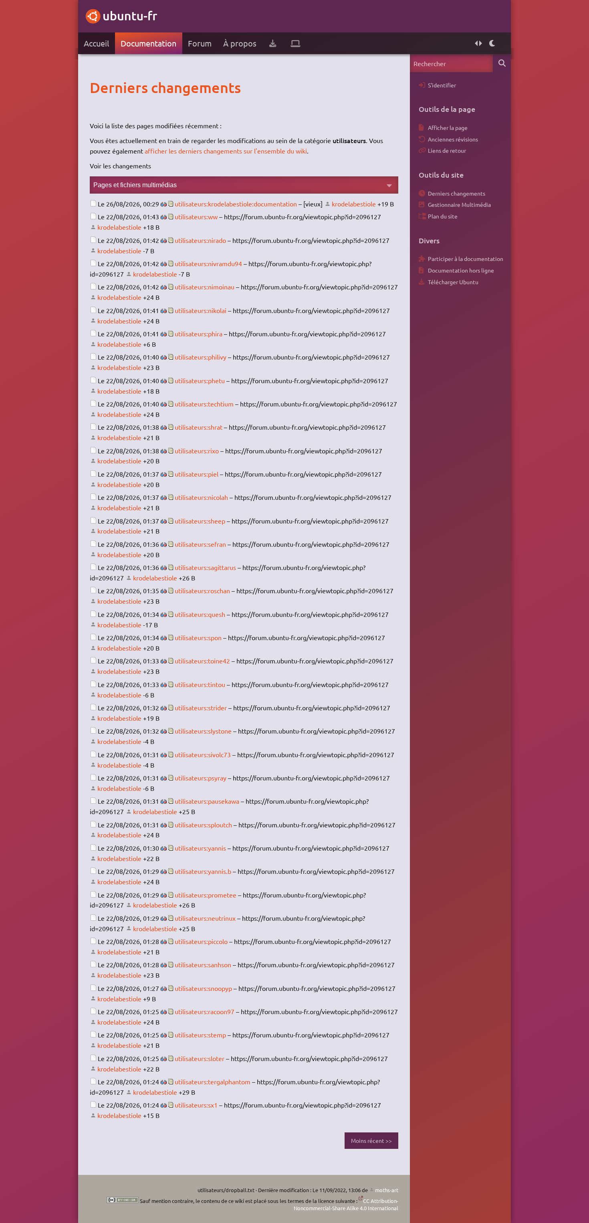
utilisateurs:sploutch (203, 825)
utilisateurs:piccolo (201, 941)
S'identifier (442, 85)
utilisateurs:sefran (200, 544)
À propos (239, 43)
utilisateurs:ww (196, 216)
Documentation (148, 43)
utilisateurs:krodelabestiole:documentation (236, 204)
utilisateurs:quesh (200, 614)
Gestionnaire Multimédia (459, 204)
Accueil (96, 43)
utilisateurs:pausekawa (207, 801)
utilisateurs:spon (198, 637)
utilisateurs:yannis (200, 848)
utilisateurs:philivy (200, 357)
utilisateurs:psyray (200, 778)
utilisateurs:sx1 (196, 1105)
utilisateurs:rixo (197, 451)
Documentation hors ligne (461, 270)
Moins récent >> (371, 1140)
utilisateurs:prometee (205, 895)
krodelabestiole (354, 204)
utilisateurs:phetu (200, 380)
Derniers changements (456, 193)
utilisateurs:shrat (198, 427)
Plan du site (443, 216)
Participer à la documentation (465, 258)
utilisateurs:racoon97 (204, 1011)
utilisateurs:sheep (200, 521)
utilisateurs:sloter (199, 1058)
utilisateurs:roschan (202, 590)
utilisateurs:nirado (200, 240)
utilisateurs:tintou (200, 684)
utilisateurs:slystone (203, 731)
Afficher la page (448, 127)
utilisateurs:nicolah (201, 497)
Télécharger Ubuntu (453, 281)
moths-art (386, 1190)
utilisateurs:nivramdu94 (208, 263)
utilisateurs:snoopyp (203, 988)
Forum (200, 43)
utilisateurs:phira (198, 334)
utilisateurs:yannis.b (203, 871)
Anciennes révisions (453, 139)
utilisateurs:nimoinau (204, 287)
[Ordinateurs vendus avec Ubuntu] (295, 43)
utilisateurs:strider (201, 707)
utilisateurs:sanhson (203, 964)
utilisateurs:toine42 (202, 661)
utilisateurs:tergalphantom (212, 1081)
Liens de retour (447, 150)
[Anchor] (98, 87)
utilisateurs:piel (196, 474)
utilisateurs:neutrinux (205, 918)
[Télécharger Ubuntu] (272, 43)
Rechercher (502, 63)
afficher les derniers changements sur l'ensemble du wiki (226, 151)
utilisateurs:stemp (200, 1035)
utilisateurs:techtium (204, 404)
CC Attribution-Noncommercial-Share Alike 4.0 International (346, 1204)
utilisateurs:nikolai (200, 310)
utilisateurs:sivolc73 (203, 754)
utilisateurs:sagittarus (205, 567)
